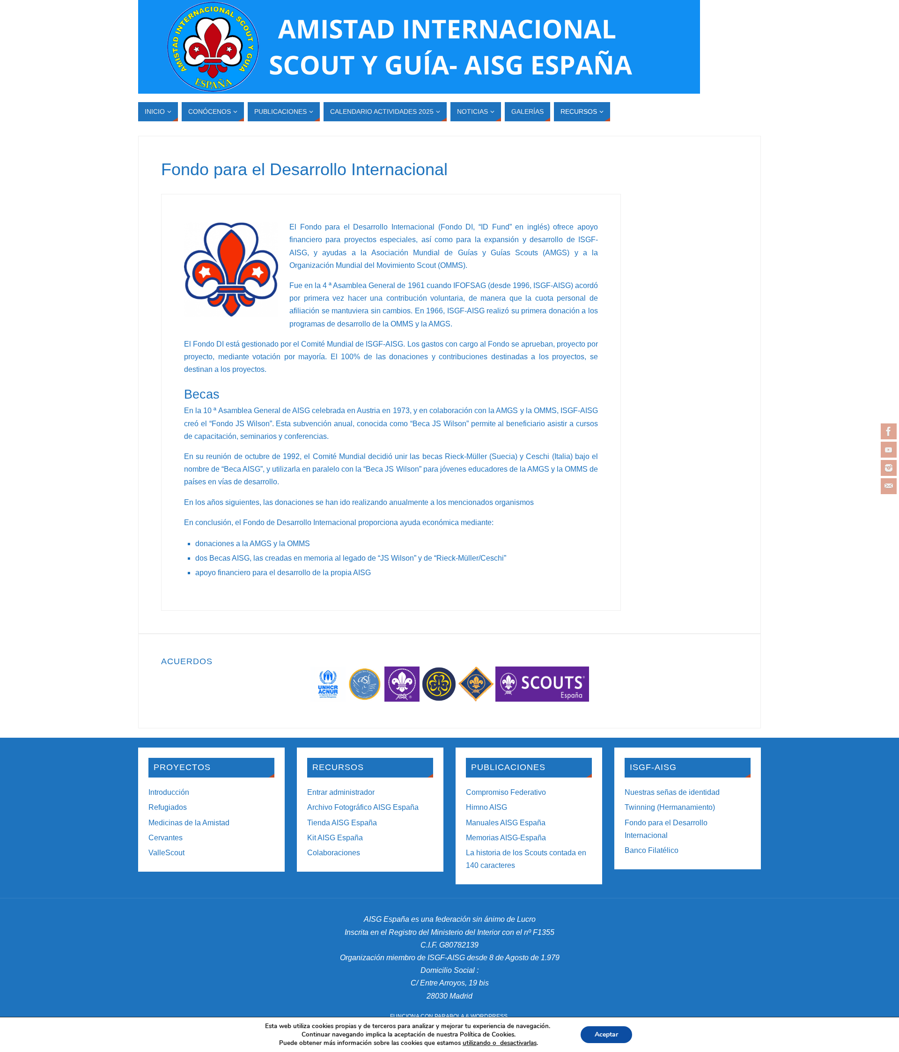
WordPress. (490, 1016)
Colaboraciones (333, 853)
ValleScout (166, 853)
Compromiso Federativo (506, 792)
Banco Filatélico (651, 850)
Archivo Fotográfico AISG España (363, 807)
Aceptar (606, 1034)
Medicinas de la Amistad (188, 823)
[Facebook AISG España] (889, 431)
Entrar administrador (341, 792)
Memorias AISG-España (506, 838)
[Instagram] (889, 468)
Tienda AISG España (342, 823)
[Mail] (889, 486)
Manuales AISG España (505, 823)
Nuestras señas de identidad (672, 792)
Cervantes (165, 838)
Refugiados (167, 807)
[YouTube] (889, 450)
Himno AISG (486, 807)
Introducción (168, 792)
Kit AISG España (335, 838)
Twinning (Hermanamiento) (670, 807)
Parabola (449, 1016)
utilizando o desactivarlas (500, 1043)
